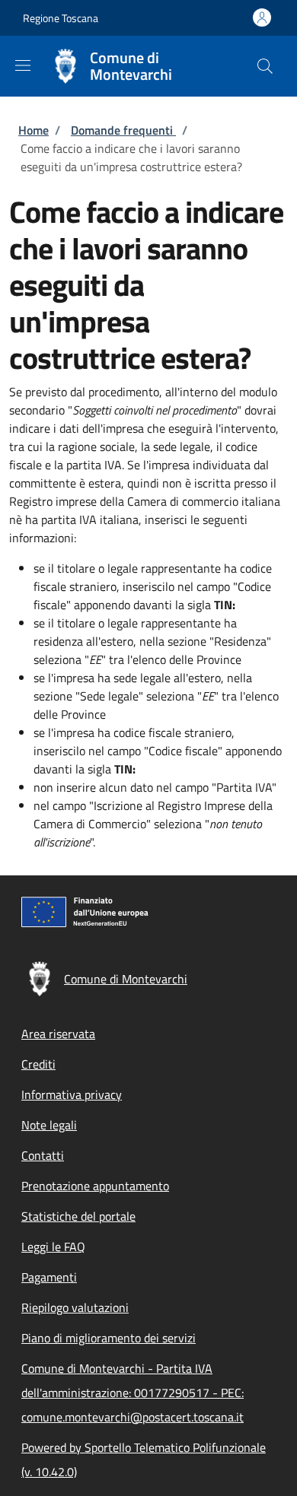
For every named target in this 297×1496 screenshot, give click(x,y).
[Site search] (265, 66)
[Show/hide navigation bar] (23, 65)
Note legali (49, 1125)
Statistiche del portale (78, 1216)
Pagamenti (49, 1277)
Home (33, 130)
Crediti (38, 1064)
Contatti (42, 1155)
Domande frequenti (123, 130)
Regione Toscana (60, 18)
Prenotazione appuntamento (95, 1186)
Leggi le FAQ (53, 1246)
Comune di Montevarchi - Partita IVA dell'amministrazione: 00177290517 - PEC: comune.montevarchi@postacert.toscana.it (132, 1392)
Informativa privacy (71, 1094)
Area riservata (58, 1033)
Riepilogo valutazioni (75, 1307)
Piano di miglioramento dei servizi (108, 1338)
